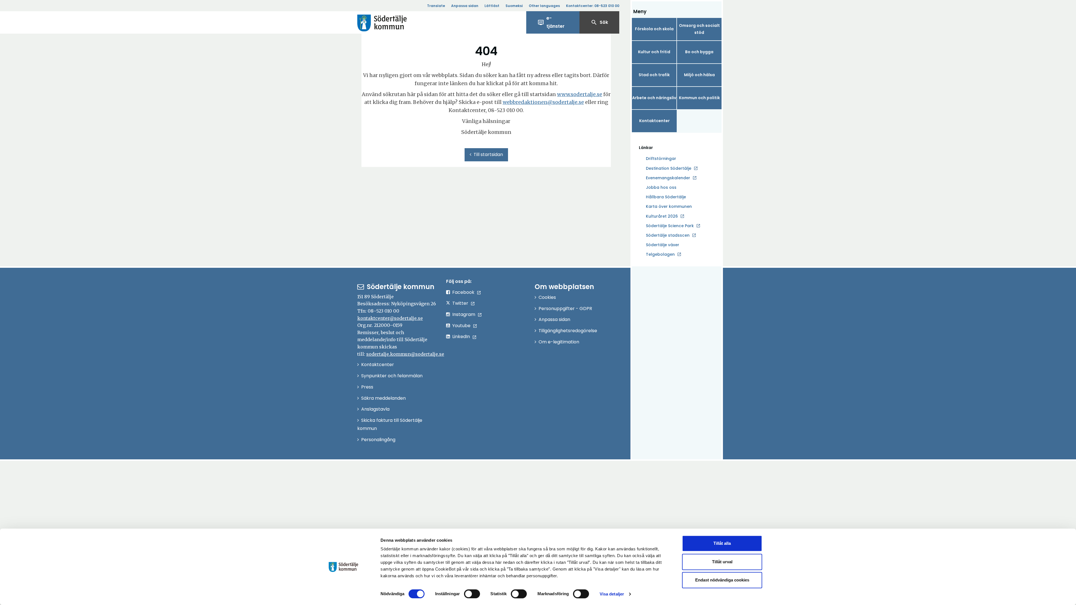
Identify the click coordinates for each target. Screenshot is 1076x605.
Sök (599, 22)
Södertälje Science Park (670, 226)
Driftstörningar (661, 158)
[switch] (472, 593)
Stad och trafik (654, 75)
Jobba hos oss (661, 187)
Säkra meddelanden (383, 398)
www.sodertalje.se (579, 94)
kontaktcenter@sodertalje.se (390, 318)
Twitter (460, 303)
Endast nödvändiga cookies (722, 580)
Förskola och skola (654, 29)
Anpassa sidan (464, 5)
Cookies (547, 297)
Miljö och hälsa (699, 75)
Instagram (463, 314)
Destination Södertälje (668, 168)
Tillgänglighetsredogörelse (568, 330)
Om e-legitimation (559, 342)
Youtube (461, 325)
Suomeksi (514, 5)
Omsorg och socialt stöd (699, 29)
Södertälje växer (662, 245)
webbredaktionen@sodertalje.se (543, 102)
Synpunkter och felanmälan (392, 376)
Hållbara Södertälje (666, 197)
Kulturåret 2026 (662, 216)
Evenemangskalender (668, 178)
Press (367, 387)
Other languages (544, 5)
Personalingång (378, 439)
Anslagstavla (375, 409)
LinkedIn (461, 336)
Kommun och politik (699, 98)
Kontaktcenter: (592, 5)
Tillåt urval (722, 561)
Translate (436, 5)
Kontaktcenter (654, 121)
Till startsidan (488, 154)
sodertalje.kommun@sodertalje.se (405, 354)
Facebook (463, 292)
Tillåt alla (722, 543)
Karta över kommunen (669, 206)
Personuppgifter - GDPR (565, 308)
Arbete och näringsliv (654, 98)
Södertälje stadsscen (668, 235)
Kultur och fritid (654, 52)
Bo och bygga (699, 52)
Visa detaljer (612, 594)
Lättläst (491, 5)
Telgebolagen (660, 254)
